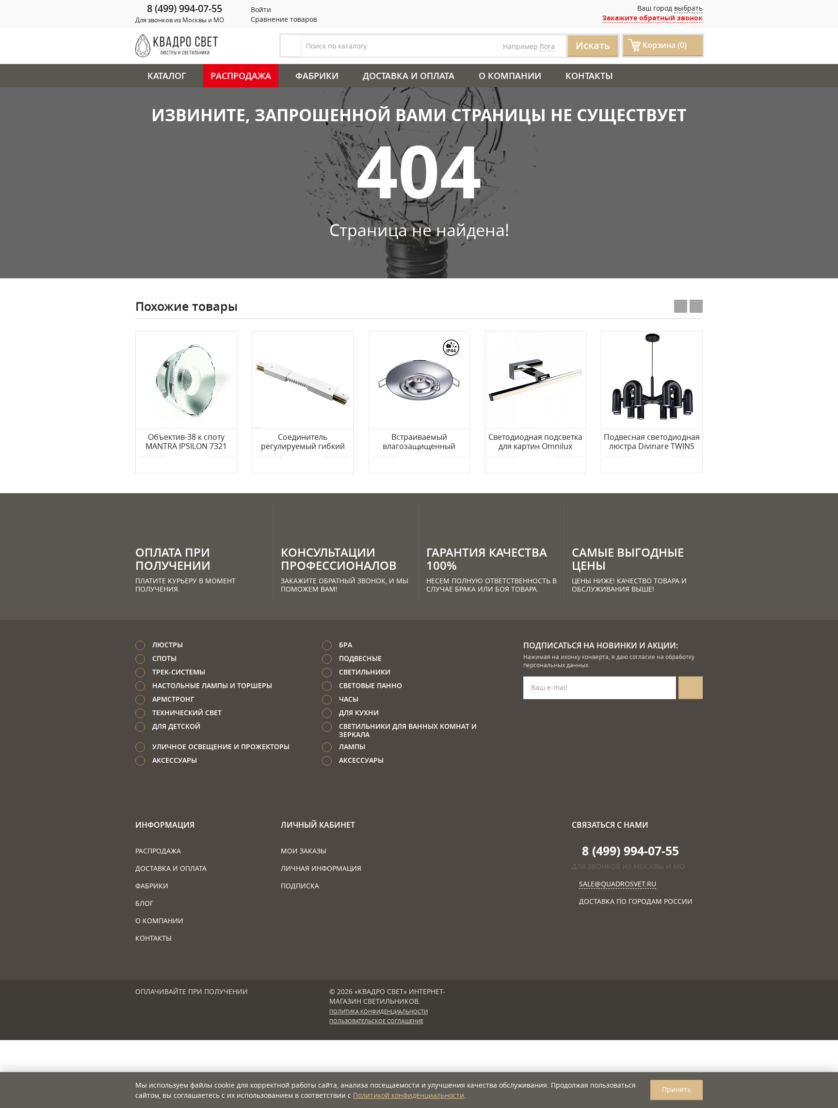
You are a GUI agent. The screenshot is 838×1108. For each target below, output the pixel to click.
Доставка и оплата (408, 75)
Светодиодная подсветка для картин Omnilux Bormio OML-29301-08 (535, 442)
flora (547, 46)
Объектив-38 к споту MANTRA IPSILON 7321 (186, 442)
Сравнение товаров (283, 19)
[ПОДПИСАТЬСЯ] (690, 687)
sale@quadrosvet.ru (617, 883)
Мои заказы (303, 850)
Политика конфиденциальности (378, 1011)
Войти (260, 9)
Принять (676, 1089)
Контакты (589, 75)
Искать (593, 45)
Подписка (300, 885)
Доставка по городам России (636, 901)
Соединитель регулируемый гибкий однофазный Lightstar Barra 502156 (303, 442)
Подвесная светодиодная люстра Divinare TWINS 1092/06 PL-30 (652, 442)
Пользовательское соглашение (376, 1021)
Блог (144, 903)
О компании (510, 75)
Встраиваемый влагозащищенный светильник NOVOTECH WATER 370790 (419, 442)
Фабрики (316, 75)
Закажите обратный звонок (652, 17)
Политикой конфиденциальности (408, 1095)
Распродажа (240, 75)
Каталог (166, 75)
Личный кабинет (318, 824)
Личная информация (321, 868)
